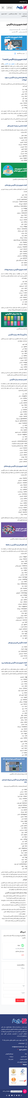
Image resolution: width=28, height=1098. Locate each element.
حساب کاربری (24, 1057)
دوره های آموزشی (9, 1054)
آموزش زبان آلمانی (9, 1029)
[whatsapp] (6, 1095)
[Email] (21, 1095)
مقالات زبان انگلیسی (22, 32)
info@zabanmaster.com (18, 1047)
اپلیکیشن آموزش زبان (22, 1062)
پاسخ (23, 955)
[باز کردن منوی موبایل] (3, 7)
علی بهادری (11, 29)
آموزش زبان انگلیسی (9, 64)
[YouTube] (12, 1095)
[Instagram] (14, 1095)
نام (23, 986)
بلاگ (26, 1054)
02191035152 (22, 2)
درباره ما (11, 1057)
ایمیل (23, 993)
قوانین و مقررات (23, 1059)
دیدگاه (23, 968)
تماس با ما (11, 1059)
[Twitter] (16, 1095)
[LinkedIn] (18, 1095)
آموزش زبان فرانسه (18, 1029)
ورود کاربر (9, 8)
